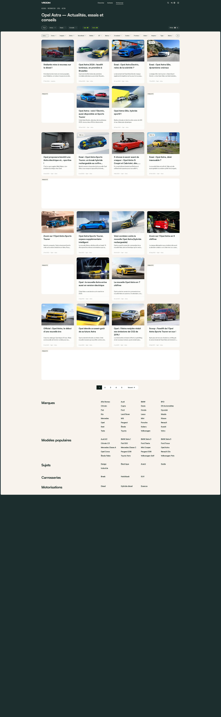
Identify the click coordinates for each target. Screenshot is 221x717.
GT (100, 35)
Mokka (92, 35)
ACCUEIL (43, 8)
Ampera (154, 35)
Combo (128, 35)
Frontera (137, 35)
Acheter (110, 3)
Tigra (162, 35)
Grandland (82, 35)
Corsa (53, 35)
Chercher (101, 3)
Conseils (72, 27)
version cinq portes (89, 166)
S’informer (119, 3)
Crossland (118, 35)
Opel (58, 8)
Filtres (172, 27)
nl (172, 3)
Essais (62, 27)
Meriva (108, 35)
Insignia (63, 35)
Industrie (53, 81)
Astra (64, 8)
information (51, 8)
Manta (170, 35)
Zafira (72, 35)
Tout (44, 27)
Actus (53, 27)
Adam (145, 35)
